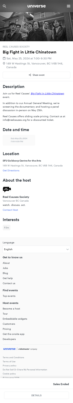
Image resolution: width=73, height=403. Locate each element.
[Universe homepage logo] (37, 6)
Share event (38, 75)
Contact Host (10, 209)
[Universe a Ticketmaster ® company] (36, 349)
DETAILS (36, 395)
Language (8, 242)
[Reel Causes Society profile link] (36, 189)
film (6, 227)
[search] (4, 6)
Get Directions (11, 170)
